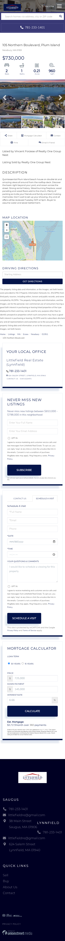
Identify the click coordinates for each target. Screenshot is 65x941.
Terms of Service (29, 630)
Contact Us (12, 379)
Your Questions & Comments (23, 561)
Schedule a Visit (45, 498)
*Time (10, 549)
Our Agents (25, 379)
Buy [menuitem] (6, 881)
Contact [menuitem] (9, 893)
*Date (10, 536)
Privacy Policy (12, 630)
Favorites (49, 6)
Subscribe (24, 470)
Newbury (35, 334)
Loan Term (13, 656)
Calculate (32, 711)
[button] (60, 16)
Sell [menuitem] (5, 875)
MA (19, 334)
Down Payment (15, 684)
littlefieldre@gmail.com (26, 815)
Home (3, 334)
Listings (11, 334)
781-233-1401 (34, 27)
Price (10, 673)
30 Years (15, 664)
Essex (25, 334)
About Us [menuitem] (10, 887)
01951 (45, 334)
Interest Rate (14, 695)
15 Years (28, 664)
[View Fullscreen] (6, 236)
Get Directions (32, 281)
